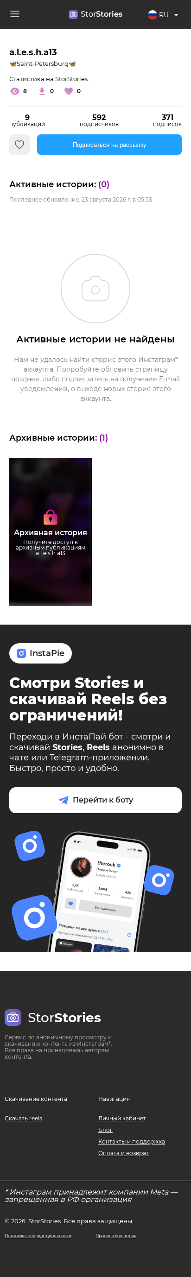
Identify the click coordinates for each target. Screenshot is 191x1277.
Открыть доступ (50, 572)
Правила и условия (116, 1235)
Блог (105, 1129)
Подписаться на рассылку (109, 144)
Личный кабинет (122, 1118)
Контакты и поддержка (131, 1141)
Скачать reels (23, 1118)
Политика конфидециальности (38, 1235)
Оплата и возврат (123, 1153)
